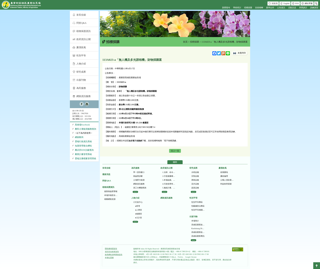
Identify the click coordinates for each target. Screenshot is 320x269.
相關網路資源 (110, 199)
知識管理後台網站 (83, 146)
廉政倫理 (224, 176)
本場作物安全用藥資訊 (110, 195)
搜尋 (316, 4)
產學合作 (270, 8)
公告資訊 (281, 8)
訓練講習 (314, 8)
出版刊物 (81, 80)
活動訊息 (292, 8)
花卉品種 (195, 184)
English (287, 3)
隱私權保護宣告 (111, 249)
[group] (175, 24)
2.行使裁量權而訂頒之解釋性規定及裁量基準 (168, 176)
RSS (297, 3)
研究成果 (81, 71)
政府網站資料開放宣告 (113, 255)
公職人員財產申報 (227, 180)
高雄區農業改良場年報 (197, 232)
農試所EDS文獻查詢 (84, 150)
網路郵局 (79, 137)
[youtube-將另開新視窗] (87, 104)
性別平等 (81, 55)
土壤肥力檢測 (138, 180)
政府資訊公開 (83, 39)
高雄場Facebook (82, 125)
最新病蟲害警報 (110, 191)
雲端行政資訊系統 (83, 141)
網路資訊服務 (83, 96)
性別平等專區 (197, 202)
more (135, 192)
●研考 (136, 206)
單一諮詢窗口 (138, 172)
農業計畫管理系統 (83, 154)
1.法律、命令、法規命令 (168, 172)
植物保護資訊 (83, 31)
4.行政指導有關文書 (168, 184)
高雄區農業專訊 (197, 236)
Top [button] (316, 265)
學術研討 (237, 8)
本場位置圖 (109, 258)
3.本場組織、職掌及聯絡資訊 (168, 180)
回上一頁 (175, 151)
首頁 (185, 42)
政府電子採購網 (135, 141)
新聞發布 (226, 8)
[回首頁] (23, 5)
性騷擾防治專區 (197, 206)
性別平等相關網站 (197, 210)
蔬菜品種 (195, 188)
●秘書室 (137, 214)
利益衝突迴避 (226, 184)
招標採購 (248, 8)
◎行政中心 (138, 202)
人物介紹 (81, 63)
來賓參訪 (303, 8)
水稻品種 (195, 172)
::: (265, 2)
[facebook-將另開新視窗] (81, 104)
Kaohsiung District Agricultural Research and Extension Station (197, 228)
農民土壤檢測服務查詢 (85, 129)
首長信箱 (81, 15)
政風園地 (224, 172)
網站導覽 (309, 3)
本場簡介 (195, 221)
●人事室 (137, 210)
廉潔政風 (81, 47)
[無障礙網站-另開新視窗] (237, 249)
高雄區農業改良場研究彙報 (197, 225)
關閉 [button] (175, 162)
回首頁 (275, 3)
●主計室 (137, 218)
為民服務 (81, 88)
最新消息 (106, 174)
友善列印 (242, 53)
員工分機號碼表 (139, 188)
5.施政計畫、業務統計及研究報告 (168, 188)
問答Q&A (81, 23)
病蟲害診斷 (138, 176)
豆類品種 (195, 176)
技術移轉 (259, 8)
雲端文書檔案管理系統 (85, 158)
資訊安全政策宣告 (112, 252)
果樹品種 (195, 180)
